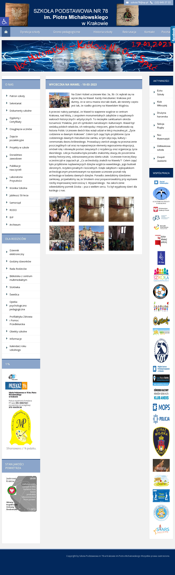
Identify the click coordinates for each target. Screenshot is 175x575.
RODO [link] (13, 210)
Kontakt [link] (149, 32)
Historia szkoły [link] (102, 32)
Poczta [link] (165, 32)
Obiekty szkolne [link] (18, 331)
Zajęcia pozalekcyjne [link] (17, 138)
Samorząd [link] (15, 202)
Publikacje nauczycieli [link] (15, 167)
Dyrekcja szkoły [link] (30, 32)
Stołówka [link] (15, 287)
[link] (4, 21)
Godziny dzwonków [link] (20, 261)
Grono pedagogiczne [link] (66, 32)
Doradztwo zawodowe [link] (16, 156)
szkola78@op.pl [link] (139, 2)
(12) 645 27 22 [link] (163, 2)
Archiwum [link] (15, 224)
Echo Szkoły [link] (160, 92)
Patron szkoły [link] (17, 96)
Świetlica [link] (14, 294)
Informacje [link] (16, 338)
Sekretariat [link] (16, 103)
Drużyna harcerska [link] (162, 114)
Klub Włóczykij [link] (162, 103)
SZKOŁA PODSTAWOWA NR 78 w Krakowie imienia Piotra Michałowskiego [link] (36, 12)
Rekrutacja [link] (129, 32)
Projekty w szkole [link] (19, 147)
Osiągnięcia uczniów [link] (21, 129)
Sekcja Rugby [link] (160, 125)
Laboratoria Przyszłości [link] (16, 178)
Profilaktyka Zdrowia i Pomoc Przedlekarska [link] (21, 320)
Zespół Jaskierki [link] (161, 159)
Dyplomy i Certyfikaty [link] (15, 119)
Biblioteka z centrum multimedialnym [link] (21, 277)
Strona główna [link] (6, 32)
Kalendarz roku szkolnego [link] (18, 347)
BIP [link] (12, 217)
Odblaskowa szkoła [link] (163, 148)
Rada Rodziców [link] (18, 268)
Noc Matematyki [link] (163, 137)
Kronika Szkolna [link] (18, 188)
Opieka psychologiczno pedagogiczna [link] (18, 305)
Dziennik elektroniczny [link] (17, 252)
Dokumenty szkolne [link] (21, 110)
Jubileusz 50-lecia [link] (19, 195)
